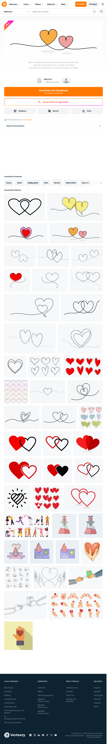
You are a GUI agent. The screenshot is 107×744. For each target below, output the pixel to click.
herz (46, 182)
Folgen (66, 82)
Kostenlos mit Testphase (53, 91)
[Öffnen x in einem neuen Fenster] (51, 734)
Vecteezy (8, 690)
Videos (38, 4)
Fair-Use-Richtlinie (92, 736)
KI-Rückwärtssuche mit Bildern (14, 710)
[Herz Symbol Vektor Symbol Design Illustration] (17, 497)
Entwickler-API (10, 706)
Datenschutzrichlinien (92, 735)
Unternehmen (10, 698)
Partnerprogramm (46, 694)
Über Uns (70, 694)
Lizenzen (41, 687)
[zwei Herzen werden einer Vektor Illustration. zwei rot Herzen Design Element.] (88, 443)
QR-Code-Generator (12, 721)
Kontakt (69, 690)
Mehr (63, 4)
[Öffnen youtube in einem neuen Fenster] (56, 734)
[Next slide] (97, 182)
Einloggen (93, 4)
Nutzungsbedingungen (73, 735)
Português (96, 694)
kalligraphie (33, 182)
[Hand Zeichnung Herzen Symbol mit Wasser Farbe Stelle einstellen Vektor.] (91, 416)
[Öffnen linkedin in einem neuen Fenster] (39, 734)
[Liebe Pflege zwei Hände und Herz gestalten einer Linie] (49, 576)
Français (95, 702)
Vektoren (13, 4)
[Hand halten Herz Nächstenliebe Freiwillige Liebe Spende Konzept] (18, 635)
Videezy (7, 694)
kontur (57, 182)
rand (19, 182)
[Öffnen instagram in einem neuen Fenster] (35, 734)
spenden (86, 182)
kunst (8, 182)
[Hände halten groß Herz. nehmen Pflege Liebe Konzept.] (92, 551)
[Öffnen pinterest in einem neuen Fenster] (43, 734)
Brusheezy (8, 687)
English (95, 687)
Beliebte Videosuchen (43, 711)
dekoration (71, 182)
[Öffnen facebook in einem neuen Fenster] (30, 734)
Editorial (51, 4)
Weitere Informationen (15, 125)
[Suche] (94, 11)
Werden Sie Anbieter (71, 699)
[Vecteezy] (4, 4)
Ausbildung (9, 702)
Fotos (26, 4)
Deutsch (95, 698)
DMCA (40, 690)
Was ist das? (27, 120)
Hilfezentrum (72, 687)
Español (95, 690)
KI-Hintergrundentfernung (14, 716)
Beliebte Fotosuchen (43, 705)
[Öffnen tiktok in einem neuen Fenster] (47, 734)
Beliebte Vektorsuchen (44, 699)
